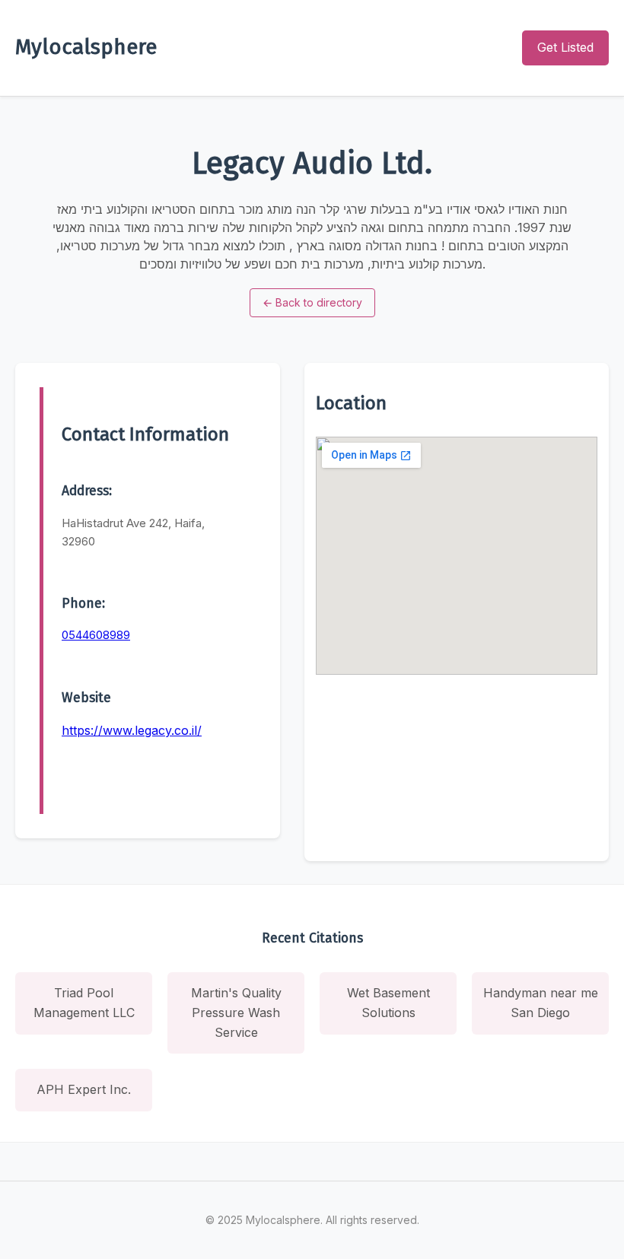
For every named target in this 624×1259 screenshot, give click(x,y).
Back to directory (312, 302)
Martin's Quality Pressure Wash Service (236, 1012)
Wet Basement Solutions (388, 1002)
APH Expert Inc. (84, 1089)
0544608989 (96, 635)
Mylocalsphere (86, 46)
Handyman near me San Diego (540, 1002)
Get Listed (565, 47)
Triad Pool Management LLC (84, 1002)
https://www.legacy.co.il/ (132, 730)
